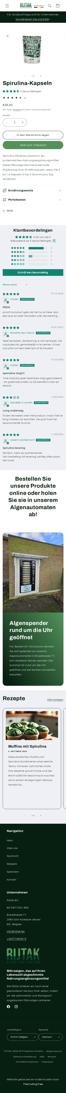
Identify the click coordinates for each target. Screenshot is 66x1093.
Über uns (12, 848)
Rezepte (12, 864)
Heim (10, 840)
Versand (17, 110)
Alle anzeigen (55, 700)
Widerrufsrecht (54, 1051)
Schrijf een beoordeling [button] (33, 272)
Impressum (47, 1062)
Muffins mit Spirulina (27, 746)
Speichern (13, 872)
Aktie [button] (10, 210)
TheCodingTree (33, 1084)
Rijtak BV (17, 1051)
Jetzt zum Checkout (33, 145)
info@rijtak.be (16, 931)
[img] (11, 294)
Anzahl (6, 115)
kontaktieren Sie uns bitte (32, 19)
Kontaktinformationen (27, 1062)
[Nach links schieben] (25, 76)
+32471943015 (16, 938)
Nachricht (13, 856)
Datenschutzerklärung (24, 1057)
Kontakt (11, 879)
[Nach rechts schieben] (40, 76)
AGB (42, 1057)
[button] (7, 6)
